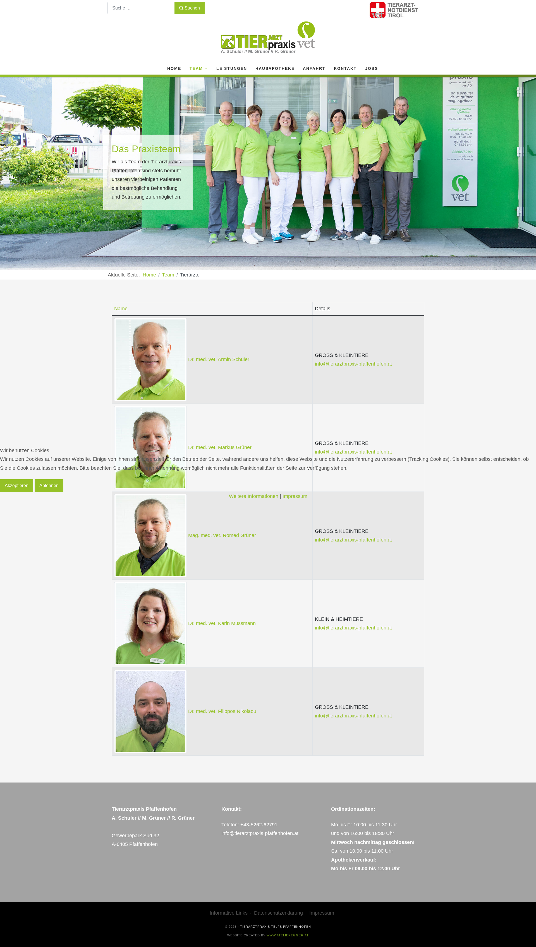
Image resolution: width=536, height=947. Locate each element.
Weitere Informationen (253, 496)
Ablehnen (49, 485)
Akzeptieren (16, 485)
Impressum (295, 496)
